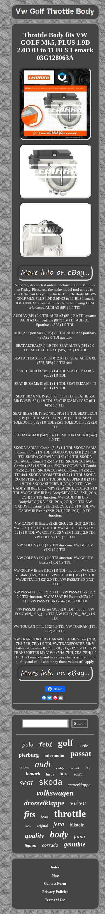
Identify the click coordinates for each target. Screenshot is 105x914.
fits (29, 814)
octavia (24, 767)
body (59, 834)
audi (43, 764)
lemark (33, 773)
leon (44, 816)
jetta (58, 824)
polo (27, 744)
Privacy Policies (55, 892)
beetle (83, 746)
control (74, 768)
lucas (50, 774)
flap (87, 767)
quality (34, 835)
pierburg (29, 755)
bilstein (77, 825)
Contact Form (55, 883)
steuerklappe (79, 785)
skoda (50, 782)
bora (64, 773)
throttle (70, 813)
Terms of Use (55, 900)
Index (55, 867)
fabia (79, 836)
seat (26, 782)
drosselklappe (44, 803)
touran (79, 774)
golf (65, 743)
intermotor (55, 755)
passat (81, 753)
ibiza (28, 826)
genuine (74, 844)
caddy (60, 768)
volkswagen (55, 792)
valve (78, 803)
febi (45, 745)
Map (55, 875)
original (42, 826)
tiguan (30, 845)
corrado (50, 845)
